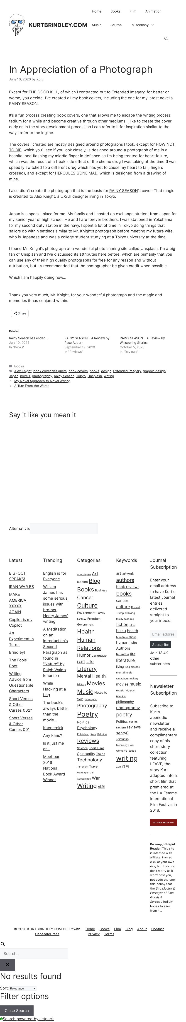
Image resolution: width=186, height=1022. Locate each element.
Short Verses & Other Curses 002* (21, 704)
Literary (87, 669)
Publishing (83, 734)
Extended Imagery (128, 92)
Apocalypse (84, 574)
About (142, 929)
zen (118, 766)
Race (93, 734)
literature (125, 660)
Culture (87, 605)
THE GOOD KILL (43, 92)
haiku (121, 630)
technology (122, 745)
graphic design (154, 371)
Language (99, 655)
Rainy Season (64, 376)
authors (82, 581)
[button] (166, 38)
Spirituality (86, 754)
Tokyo (81, 376)
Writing (87, 785)
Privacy (94, 934)
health (132, 630)
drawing (130, 613)
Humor (84, 655)
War (96, 778)
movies (122, 684)
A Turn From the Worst (31, 386)
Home (96, 11)
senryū (122, 733)
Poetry (87, 714)
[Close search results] (7, 965)
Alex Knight (44, 196)
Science (82, 748)
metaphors (122, 678)
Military (81, 684)
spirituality (122, 739)
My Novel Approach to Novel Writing (42, 381)
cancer (122, 600)
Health (86, 631)
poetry (124, 714)
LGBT (81, 662)
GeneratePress (47, 934)
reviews (134, 727)
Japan (13, 376)
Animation (153, 11)
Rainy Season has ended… (28, 338)
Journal (116, 25)
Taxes (100, 754)
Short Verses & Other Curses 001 (21, 724)
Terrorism (82, 766)
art (118, 573)
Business (101, 590)
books (94, 371)
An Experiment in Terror (21, 639)
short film (158, 781)
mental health (124, 672)
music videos (125, 690)
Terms (109, 934)
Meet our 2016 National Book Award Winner (54, 768)
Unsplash (149, 248)
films (132, 625)
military (134, 678)
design (106, 371)
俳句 (101, 786)
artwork (128, 573)
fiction (122, 624)
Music (96, 25)
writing (109, 376)
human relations (126, 637)
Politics (83, 722)
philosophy (90, 699)
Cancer (85, 597)
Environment (86, 613)
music (135, 684)
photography (42, 376)
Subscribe (160, 644)
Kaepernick (53, 727)
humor (121, 642)
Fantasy (81, 619)
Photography (92, 705)
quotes (133, 721)
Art (95, 573)
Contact (157, 929)
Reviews (88, 740)
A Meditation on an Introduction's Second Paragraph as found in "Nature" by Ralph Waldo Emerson (55, 652)
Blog (94, 581)
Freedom (93, 619)
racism (121, 727)
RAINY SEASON (123, 190)
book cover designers (50, 371)
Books (115, 11)
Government (85, 624)
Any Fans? (52, 735)
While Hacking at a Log (54, 689)
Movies (96, 683)
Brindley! (17, 652)
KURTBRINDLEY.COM (58, 25)
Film (133, 11)
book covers (78, 371)
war (132, 745)
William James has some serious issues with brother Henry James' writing (55, 604)
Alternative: (19, 528)
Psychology (87, 727)
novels (25, 376)
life (132, 654)
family (119, 619)
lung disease (132, 666)
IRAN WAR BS (21, 586)
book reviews (127, 586)
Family (101, 613)
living (120, 666)
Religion (102, 734)
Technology (89, 760)
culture (123, 606)
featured (129, 619)
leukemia (122, 654)
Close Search (17, 1010)
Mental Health (91, 676)
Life (90, 661)
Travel (93, 766)
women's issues (126, 750)
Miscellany (140, 25)
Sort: (4, 988)
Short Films (96, 748)
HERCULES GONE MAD (76, 173)
